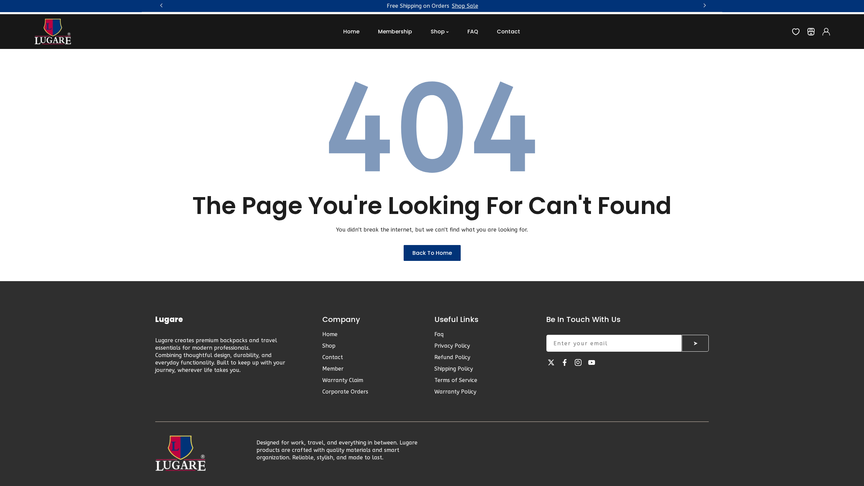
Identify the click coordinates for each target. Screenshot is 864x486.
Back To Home (432, 253)
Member (333, 369)
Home (330, 334)
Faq (438, 334)
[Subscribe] (695, 343)
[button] (703, 4)
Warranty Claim (342, 380)
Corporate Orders (345, 391)
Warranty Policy (455, 391)
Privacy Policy (452, 346)
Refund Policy (452, 357)
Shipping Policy (453, 369)
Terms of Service (455, 380)
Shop (328, 346)
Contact (332, 357)
